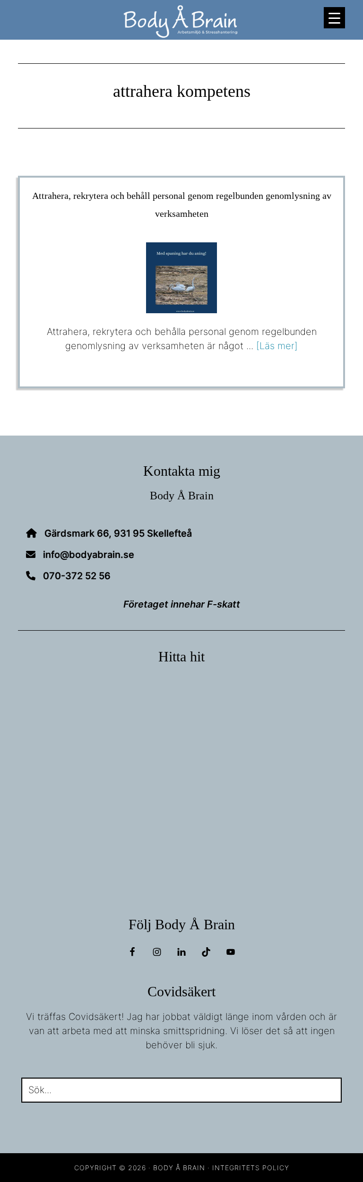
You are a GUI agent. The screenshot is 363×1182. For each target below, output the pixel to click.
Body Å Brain (181, 22)
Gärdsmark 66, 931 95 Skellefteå (118, 533)
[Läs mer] (277, 345)
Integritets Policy (250, 1168)
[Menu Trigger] (334, 17)
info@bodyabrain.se (88, 554)
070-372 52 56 (77, 576)
